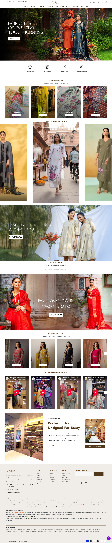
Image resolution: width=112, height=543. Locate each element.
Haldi (45, 531)
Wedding (33, 531)
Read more (8, 523)
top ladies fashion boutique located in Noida (36, 498)
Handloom (86, 531)
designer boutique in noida (76, 504)
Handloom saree (59, 529)
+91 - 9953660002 (14, 489)
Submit (98, 474)
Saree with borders (38, 529)
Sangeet (50, 531)
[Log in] (98, 2)
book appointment (95, 446)
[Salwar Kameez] (43, 102)
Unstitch (83, 529)
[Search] (90, 2)
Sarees (7, 529)
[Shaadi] (95, 353)
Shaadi (55, 531)
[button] (56, 162)
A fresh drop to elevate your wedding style (56, 265)
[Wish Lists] (102, 2)
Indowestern (16, 531)
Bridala (27, 531)
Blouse (22, 531)
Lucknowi (74, 531)
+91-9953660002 (23, 1)
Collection (67, 531)
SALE (12, 533)
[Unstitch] (17, 102)
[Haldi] (43, 353)
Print (91, 531)
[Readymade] (69, 102)
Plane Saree (13, 529)
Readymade (8, 531)
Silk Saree (29, 529)
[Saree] (95, 102)
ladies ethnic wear (58, 500)
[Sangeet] (69, 353)
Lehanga (89, 529)
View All (77, 529)
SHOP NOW (16, 364)
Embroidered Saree (49, 529)
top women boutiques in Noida (20, 512)
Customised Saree (69, 529)
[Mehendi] (17, 353)
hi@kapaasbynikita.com (14, 492)
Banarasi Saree (21, 529)
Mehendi (40, 531)
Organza (80, 531)
